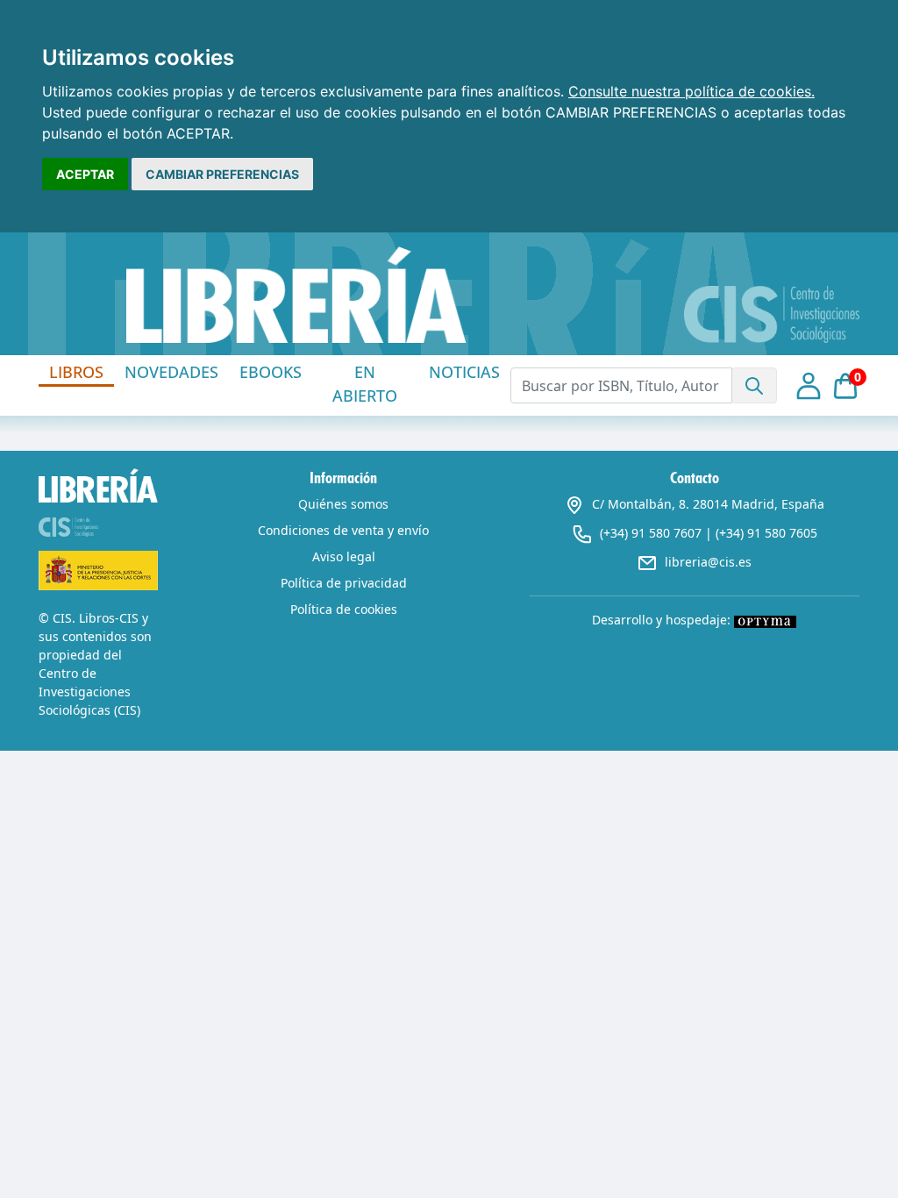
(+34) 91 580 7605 (766, 532)
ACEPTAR (85, 174)
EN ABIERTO (364, 383)
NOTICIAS (464, 371)
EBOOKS (270, 371)
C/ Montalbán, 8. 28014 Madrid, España (708, 504)
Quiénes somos (343, 504)
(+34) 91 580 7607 (651, 532)
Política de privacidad (344, 582)
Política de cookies (343, 609)
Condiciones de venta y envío (343, 530)
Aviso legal (343, 556)
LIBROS (76, 371)
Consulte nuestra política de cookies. (691, 91)
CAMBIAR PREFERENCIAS (222, 174)
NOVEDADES (171, 371)
